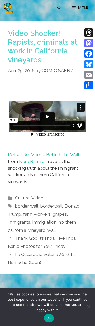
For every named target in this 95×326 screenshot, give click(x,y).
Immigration (44, 222)
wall (52, 230)
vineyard (36, 230)
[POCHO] (8, 8)
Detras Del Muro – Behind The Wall (43, 154)
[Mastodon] (88, 43)
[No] (88, 306)
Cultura (22, 197)
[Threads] (88, 32)
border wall (26, 206)
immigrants (19, 222)
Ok (48, 318)
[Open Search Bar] (59, 8)
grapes (60, 214)
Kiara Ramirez (33, 161)
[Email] (88, 74)
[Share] (88, 85)
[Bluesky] (88, 64)
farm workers (37, 214)
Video (37, 197)
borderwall (51, 206)
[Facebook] (88, 53)
